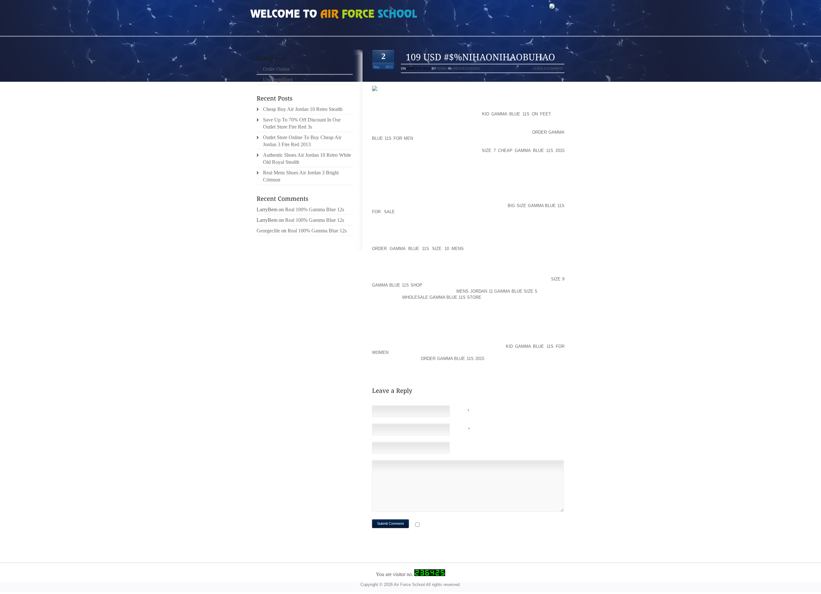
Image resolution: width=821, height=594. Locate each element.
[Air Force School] (298, 15)
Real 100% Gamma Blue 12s (314, 209)
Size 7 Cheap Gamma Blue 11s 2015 (523, 150)
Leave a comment (547, 68)
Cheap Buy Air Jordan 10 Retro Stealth (303, 109)
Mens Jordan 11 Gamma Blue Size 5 (496, 291)
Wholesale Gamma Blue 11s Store (441, 297)
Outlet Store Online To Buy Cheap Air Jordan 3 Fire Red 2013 (302, 141)
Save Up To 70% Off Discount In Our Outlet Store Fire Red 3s (302, 123)
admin (442, 68)
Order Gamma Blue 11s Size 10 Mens (418, 248)
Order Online (276, 69)
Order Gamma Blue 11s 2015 (452, 358)
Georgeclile (268, 230)
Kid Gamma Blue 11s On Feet (516, 114)
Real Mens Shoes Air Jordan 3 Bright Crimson (301, 176)
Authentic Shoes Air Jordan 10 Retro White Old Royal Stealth (307, 158)
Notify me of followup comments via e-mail (472, 525)
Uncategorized (466, 68)
